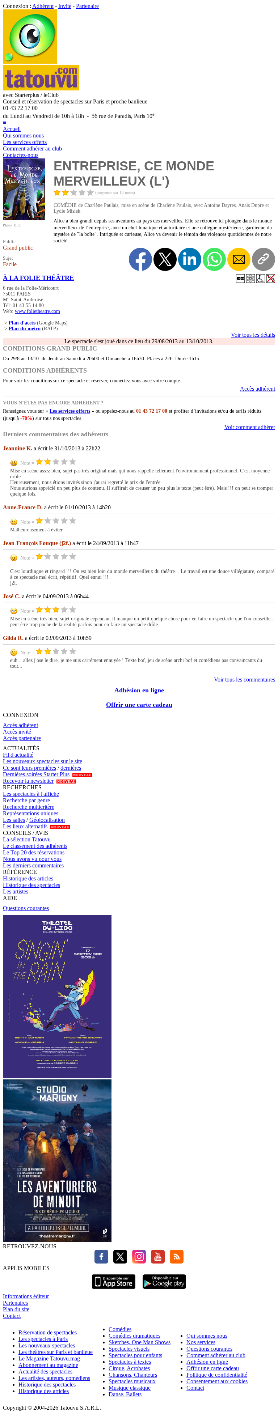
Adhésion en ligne (139, 690)
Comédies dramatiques (134, 1336)
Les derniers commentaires (33, 865)
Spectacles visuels (129, 1349)
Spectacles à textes (130, 1362)
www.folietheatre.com (37, 311)
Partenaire (87, 6)
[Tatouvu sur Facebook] (101, 1261)
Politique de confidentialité (216, 1375)
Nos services (200, 1342)
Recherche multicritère (28, 807)
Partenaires (15, 1303)
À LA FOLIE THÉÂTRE (38, 277)
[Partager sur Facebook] (140, 259)
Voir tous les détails (253, 335)
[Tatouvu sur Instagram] (137, 1261)
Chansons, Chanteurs (133, 1375)
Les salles (14, 820)
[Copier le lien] (263, 259)
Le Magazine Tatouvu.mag (49, 1358)
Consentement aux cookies (217, 1381)
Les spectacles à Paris (43, 1339)
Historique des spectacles (31, 885)
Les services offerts (25, 142)
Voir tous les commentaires (244, 679)
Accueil (12, 129)
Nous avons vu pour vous (32, 859)
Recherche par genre (26, 800)
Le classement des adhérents (35, 846)
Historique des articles (28, 878)
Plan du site (16, 1309)
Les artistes (15, 891)
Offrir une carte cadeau (139, 704)
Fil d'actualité (18, 755)
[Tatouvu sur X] (118, 1261)
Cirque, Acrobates (129, 1368)
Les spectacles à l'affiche (31, 794)
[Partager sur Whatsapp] (214, 259)
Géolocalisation (47, 820)
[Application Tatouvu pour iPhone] (113, 1290)
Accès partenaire (22, 738)
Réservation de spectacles (47, 1332)
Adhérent (43, 6)
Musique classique (130, 1388)
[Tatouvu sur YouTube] (156, 1261)
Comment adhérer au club (32, 148)
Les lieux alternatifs (25, 826)
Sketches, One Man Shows (139, 1342)
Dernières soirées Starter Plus (36, 774)
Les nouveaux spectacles (46, 1345)
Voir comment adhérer (249, 427)
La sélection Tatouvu (27, 839)
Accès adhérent (257, 389)
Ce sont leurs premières (29, 768)
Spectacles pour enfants (135, 1355)
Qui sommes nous (23, 135)
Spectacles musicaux (132, 1381)
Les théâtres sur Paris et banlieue (55, 1352)
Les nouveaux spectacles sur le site (42, 761)
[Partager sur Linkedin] (189, 259)
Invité (64, 6)
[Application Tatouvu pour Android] (164, 1290)
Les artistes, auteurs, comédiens (54, 1378)
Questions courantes (26, 908)
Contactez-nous (20, 155)
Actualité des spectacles (45, 1371)
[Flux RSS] (175, 1261)
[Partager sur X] (165, 259)
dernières (70, 768)
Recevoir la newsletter (28, 781)
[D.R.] (24, 218)
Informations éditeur (26, 1296)
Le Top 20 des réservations (33, 852)
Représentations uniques (30, 813)
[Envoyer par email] (238, 259)
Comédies (120, 1329)
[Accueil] (30, 62)
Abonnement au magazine (48, 1365)
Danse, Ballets (125, 1394)
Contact (12, 1316)
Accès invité (17, 732)
